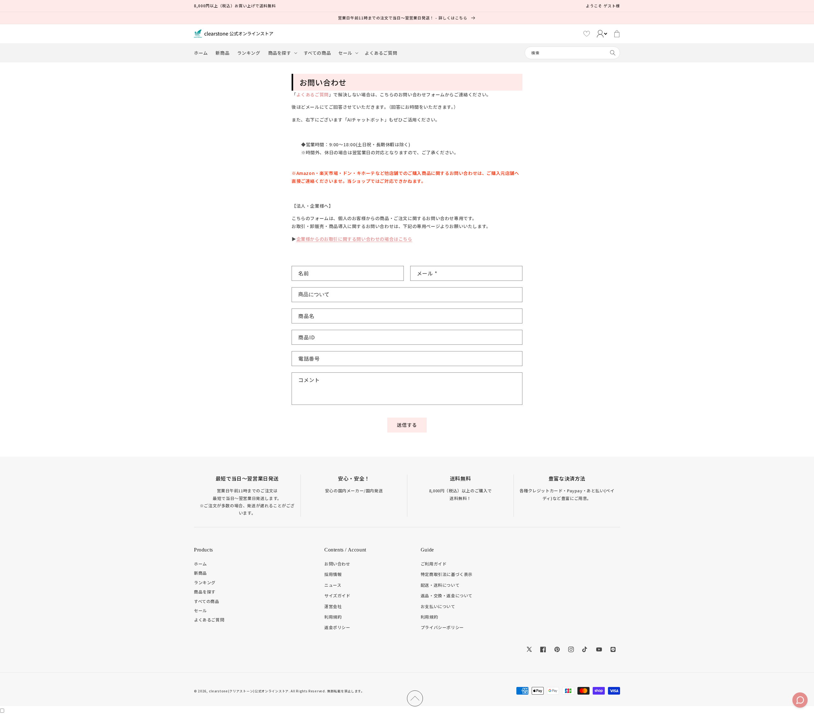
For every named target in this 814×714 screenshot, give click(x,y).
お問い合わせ (337, 564)
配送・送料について (440, 585)
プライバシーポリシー (442, 627)
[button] (282, 52)
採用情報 (332, 574)
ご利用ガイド (434, 564)
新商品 (200, 573)
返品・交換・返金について (447, 596)
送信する (407, 424)
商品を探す (205, 592)
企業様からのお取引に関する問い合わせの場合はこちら (354, 239)
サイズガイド (337, 596)
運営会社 (332, 606)
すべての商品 (206, 601)
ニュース (332, 585)
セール (200, 610)
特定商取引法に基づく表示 (447, 574)
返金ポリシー (337, 627)
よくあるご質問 (312, 94)
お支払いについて (438, 606)
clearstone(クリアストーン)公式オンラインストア (249, 691)
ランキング (205, 582)
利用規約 (332, 617)
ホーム (200, 564)
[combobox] (572, 52)
